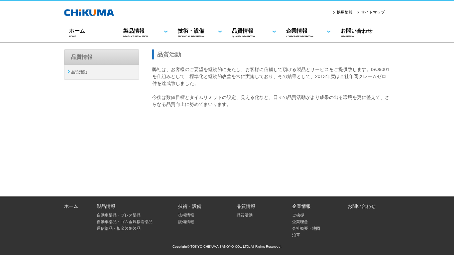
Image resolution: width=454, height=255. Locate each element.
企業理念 (300, 221)
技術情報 (186, 215)
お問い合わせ (357, 33)
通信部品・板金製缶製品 (119, 228)
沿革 (296, 235)
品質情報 (243, 33)
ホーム (77, 33)
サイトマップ (373, 12)
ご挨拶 (298, 215)
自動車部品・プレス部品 (119, 215)
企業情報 (299, 33)
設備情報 (186, 221)
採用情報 (345, 12)
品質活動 (79, 72)
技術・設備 (191, 33)
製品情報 (135, 33)
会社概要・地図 (306, 228)
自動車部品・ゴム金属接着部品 (125, 221)
